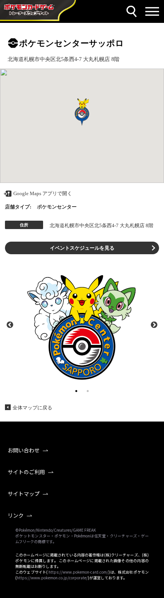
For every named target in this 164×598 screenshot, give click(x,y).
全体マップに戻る (32, 407)
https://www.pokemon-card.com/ (78, 572)
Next (154, 324)
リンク (16, 515)
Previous (10, 324)
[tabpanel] (82, 324)
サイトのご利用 (26, 472)
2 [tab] (88, 391)
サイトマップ (24, 493)
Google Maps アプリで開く (42, 193)
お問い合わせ (24, 450)
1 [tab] (76, 391)
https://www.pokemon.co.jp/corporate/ (52, 577)
